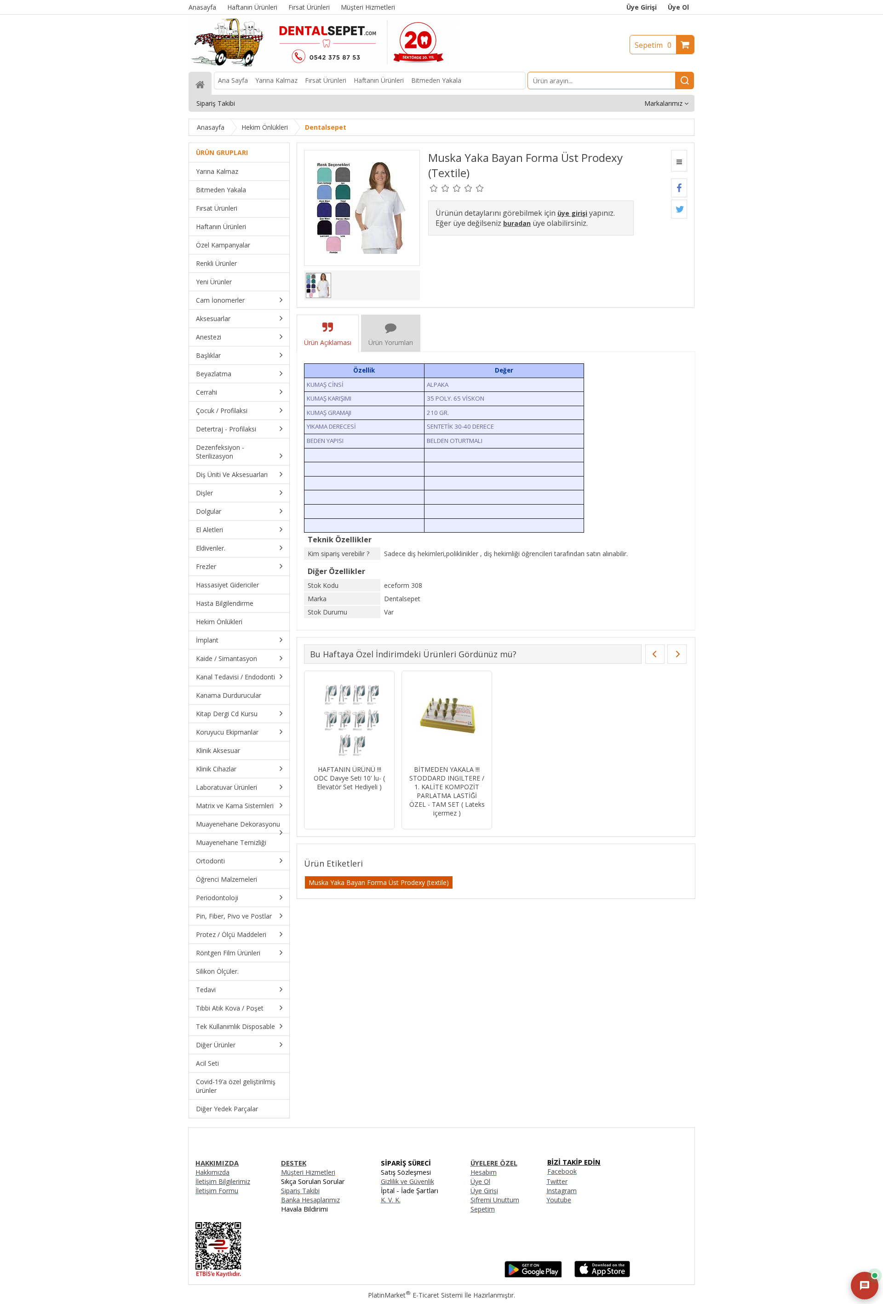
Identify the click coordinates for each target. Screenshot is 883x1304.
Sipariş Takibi (300, 1190)
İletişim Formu (216, 1190)
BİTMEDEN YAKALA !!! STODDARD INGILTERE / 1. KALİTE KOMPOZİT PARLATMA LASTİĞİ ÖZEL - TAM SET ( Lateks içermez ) (447, 791)
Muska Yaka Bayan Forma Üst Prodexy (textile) (379, 882)
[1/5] (434, 188)
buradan (517, 223)
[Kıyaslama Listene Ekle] (679, 161)
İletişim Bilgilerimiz (222, 1181)
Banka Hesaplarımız (310, 1199)
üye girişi (572, 213)
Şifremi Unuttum (494, 1199)
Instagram (561, 1190)
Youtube (558, 1199)
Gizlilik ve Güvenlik (407, 1181)
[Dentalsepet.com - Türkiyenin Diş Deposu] (323, 67)
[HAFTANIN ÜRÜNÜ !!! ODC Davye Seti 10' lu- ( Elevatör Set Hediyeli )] (349, 719)
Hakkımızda (212, 1172)
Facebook (562, 1171)
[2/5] (439, 188)
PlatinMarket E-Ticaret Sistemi (415, 1295)
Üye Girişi (641, 7)
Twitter (557, 1181)
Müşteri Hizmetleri (308, 1172)
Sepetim (653, 45)
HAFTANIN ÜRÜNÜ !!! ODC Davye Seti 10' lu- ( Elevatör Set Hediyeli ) (349, 778)
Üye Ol (678, 7)
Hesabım (483, 1172)
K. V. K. (391, 1199)
